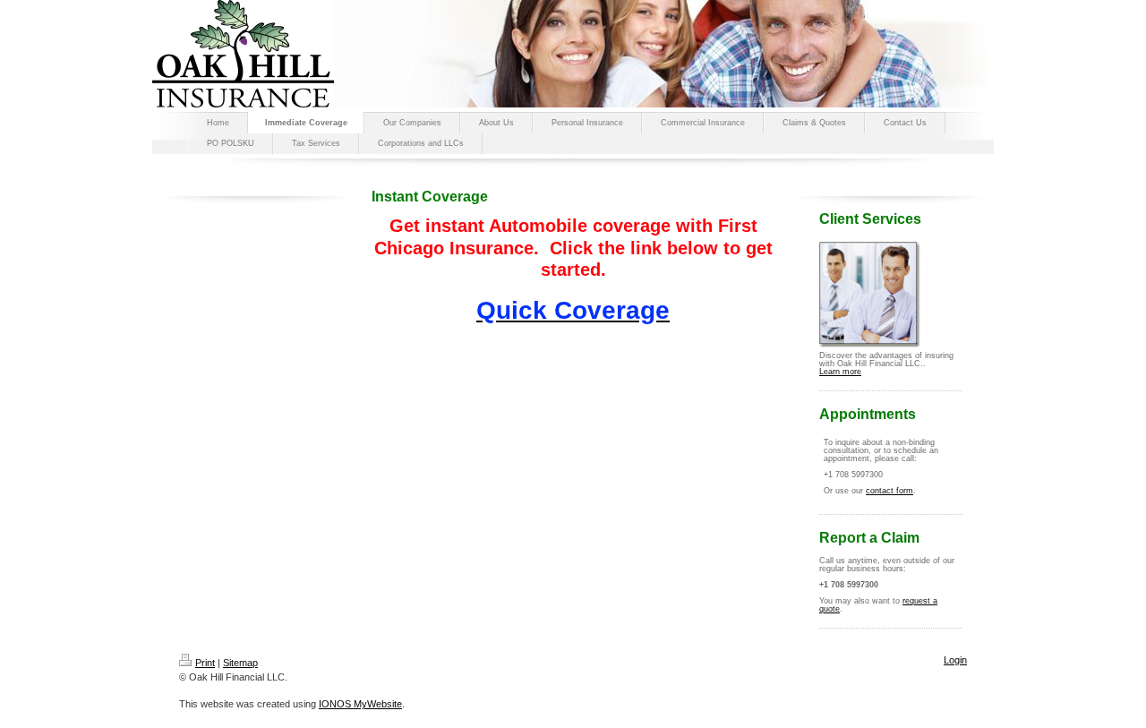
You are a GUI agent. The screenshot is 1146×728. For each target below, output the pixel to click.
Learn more (840, 371)
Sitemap (240, 662)
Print (205, 662)
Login (955, 660)
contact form (889, 490)
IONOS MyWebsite (360, 703)
